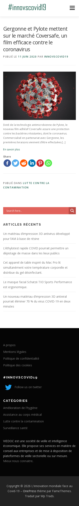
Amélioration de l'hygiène (20, 408)
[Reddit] (23, 163)
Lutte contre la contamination (23, 421)
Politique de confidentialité (21, 358)
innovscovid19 (56, 56)
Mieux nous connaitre (18, 461)
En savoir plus (11, 149)
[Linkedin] (32, 163)
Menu (71, 8)
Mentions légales (14, 352)
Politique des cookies (17, 365)
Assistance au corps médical (22, 415)
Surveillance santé (15, 428)
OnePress (29, 491)
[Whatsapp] (48, 163)
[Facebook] (7, 163)
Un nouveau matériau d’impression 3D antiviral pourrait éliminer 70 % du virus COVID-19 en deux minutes (36, 301)
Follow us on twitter (28, 387)
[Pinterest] (40, 163)
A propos (9, 345)
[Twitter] (15, 163)
